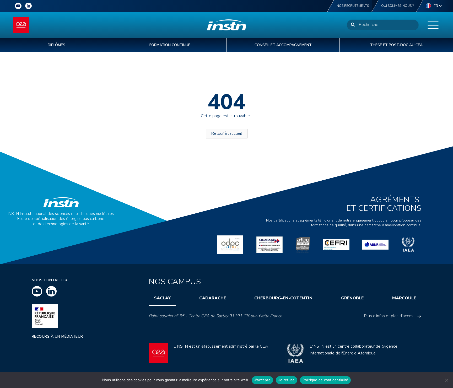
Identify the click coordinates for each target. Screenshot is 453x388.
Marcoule (404, 298)
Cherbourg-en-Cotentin (283, 298)
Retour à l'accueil (226, 133)
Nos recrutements (353, 6)
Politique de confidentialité (325, 380)
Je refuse (286, 380)
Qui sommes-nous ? (397, 6)
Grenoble (352, 298)
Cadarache (212, 298)
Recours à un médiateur (57, 336)
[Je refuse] (446, 380)
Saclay (162, 298)
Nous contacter (49, 280)
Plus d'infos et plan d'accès (388, 316)
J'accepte (262, 380)
